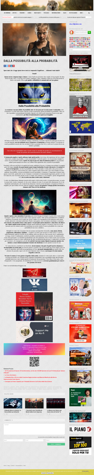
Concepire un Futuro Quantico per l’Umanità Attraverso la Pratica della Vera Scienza (28, 381)
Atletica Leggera (73, 13)
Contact (12, 465)
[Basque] (80, 37)
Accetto (43, 473)
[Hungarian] (82, 41)
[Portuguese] (80, 44)
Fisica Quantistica (57, 386)
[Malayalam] (87, 43)
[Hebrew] (80, 41)
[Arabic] (74, 37)
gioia (15, 388)
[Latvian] (80, 43)
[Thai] (82, 46)
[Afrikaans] (70, 37)
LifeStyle (14, 13)
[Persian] (76, 44)
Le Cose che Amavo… (11, 375)
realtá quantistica (47, 389)
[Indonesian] (86, 41)
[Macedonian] (86, 43)
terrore (55, 389)
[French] (70, 41)
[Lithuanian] (82, 43)
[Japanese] (70, 43)
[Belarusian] (82, 37)
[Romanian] (82, 44)
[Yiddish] (89, 46)
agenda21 (13, 386)
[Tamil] (80, 46)
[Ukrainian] (86, 46)
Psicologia (46, 13)
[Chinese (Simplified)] (70, 39)
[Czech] (78, 39)
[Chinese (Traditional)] (72, 39)
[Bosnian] (86, 37)
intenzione (49, 388)
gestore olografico (8, 388)
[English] (84, 39)
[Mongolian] (70, 44)
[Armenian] (76, 37)
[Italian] (89, 41)
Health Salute (37, 13)
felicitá (50, 386)
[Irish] (87, 41)
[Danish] (80, 39)
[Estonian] (86, 39)
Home (5, 465)
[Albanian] (72, 37)
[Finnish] (89, 39)
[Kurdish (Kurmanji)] (76, 43)
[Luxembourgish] (84, 43)
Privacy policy (85, 471)
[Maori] (89, 43)
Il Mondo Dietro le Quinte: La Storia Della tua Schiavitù (12, 411)
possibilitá (28, 389)
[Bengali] (84, 37)
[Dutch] (82, 39)
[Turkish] (84, 46)
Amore (17, 386)
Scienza (29, 13)
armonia (22, 386)
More (81, 13)
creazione (27, 386)
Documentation (19, 465)
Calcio (64, 13)
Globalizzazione (32, 388)
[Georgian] (72, 41)
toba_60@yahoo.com (75, 24)
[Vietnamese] (87, 46)
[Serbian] (87, 44)
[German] (74, 41)
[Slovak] (70, 46)
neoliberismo (56, 388)
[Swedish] (78, 46)
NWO (24, 389)
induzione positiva (41, 388)
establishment (43, 386)
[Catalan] (89, 37)
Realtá (40, 389)
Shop (9, 465)
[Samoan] (86, 44)
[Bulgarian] (87, 37)
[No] (92, 472)
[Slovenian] (72, 46)
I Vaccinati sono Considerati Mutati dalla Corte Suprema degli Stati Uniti (34, 411)
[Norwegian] (74, 44)
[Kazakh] (72, 43)
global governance (22, 388)
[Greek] (76, 41)
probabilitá (35, 389)
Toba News (22, 13)
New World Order (56, 13)
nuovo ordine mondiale (16, 389)
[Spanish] (76, 46)
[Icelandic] (84, 41)
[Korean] (74, 43)
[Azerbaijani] (78, 37)
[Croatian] (76, 39)
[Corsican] (74, 39)
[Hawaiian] (78, 41)
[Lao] (78, 43)
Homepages (7, 13)
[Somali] (74, 46)
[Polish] (78, 44)
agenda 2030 (7, 386)
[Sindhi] (89, 44)
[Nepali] (72, 44)
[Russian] (84, 44)
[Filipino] (87, 39)
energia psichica (35, 386)
